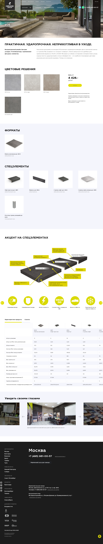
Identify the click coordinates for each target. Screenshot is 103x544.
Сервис (37, 1)
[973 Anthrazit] (13, 105)
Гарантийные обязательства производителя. (79, 93)
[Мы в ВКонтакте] (1, 485)
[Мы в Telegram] (1, 490)
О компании (23, 1)
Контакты (48, 1)
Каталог (25, 7)
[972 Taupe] (51, 82)
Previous (2, 303)
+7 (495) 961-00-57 (91, 7)
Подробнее (13, 88)
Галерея (38, 7)
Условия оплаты (7, 536)
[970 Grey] (13, 82)
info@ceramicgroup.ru (60, 456)
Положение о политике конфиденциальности (9, 534)
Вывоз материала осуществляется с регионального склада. (77, 101)
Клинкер (17, 19)
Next (100, 303)
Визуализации (49, 7)
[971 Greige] (32, 82)
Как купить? (31, 1)
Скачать (60, 7)
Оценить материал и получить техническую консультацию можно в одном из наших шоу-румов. (79, 97)
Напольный (22, 19)
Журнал (43, 1)
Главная (6, 19)
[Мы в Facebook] (1, 482)
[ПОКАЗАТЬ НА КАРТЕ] (53, 489)
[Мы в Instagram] (1, 488)
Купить (75, 85)
